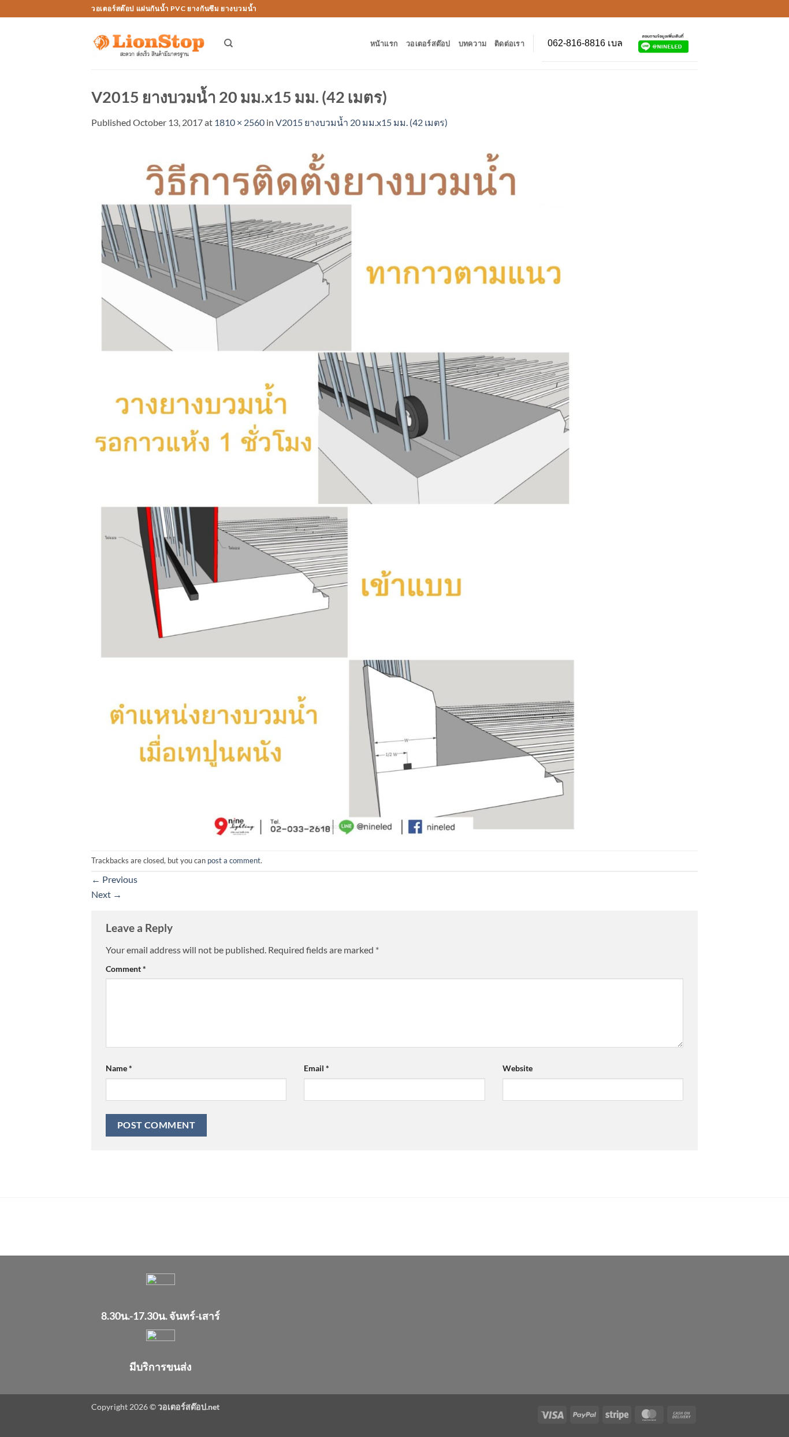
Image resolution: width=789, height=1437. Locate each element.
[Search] (228, 43)
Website (518, 1068)
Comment (126, 969)
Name (119, 1068)
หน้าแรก (384, 43)
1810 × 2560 (239, 122)
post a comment (233, 860)
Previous (114, 879)
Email (316, 1068)
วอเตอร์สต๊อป (428, 43)
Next (106, 894)
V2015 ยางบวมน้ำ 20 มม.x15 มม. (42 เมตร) (362, 122)
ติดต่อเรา (509, 43)
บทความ (473, 43)
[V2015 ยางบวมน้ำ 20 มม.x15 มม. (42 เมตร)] (336, 488)
